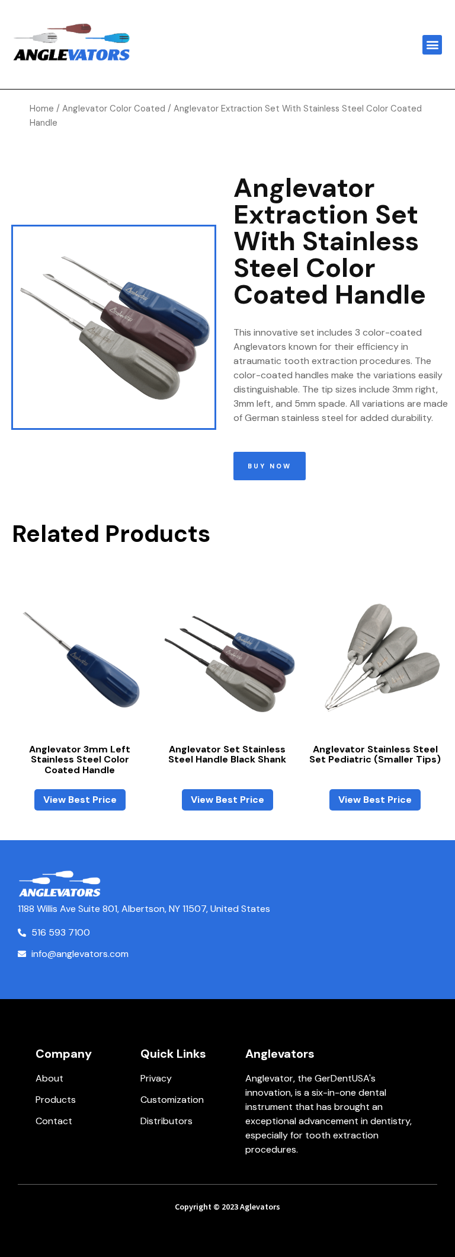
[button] (432, 45)
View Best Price (80, 799)
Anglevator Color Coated (113, 108)
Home (42, 108)
